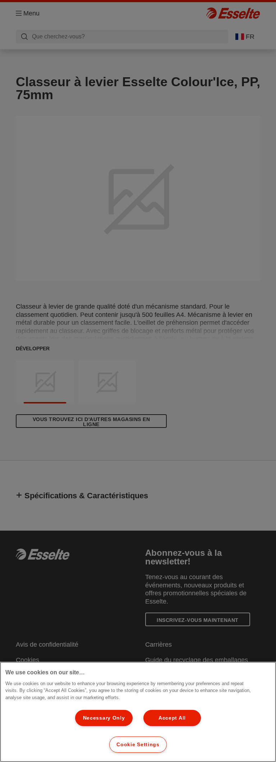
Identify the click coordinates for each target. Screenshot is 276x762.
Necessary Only (104, 718)
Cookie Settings (138, 744)
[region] (138, 712)
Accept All (172, 718)
